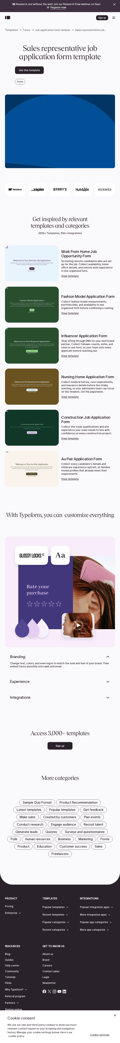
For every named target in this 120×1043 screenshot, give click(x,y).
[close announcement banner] (114, 4)
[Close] (115, 1015)
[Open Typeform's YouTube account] (59, 991)
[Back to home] (8, 18)
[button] (13, 913)
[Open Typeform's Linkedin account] (64, 991)
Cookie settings (99, 1034)
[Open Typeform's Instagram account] (54, 991)
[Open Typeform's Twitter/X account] (49, 991)
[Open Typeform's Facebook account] (44, 991)
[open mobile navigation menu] (113, 17)
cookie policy (16, 1036)
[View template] (60, 263)
